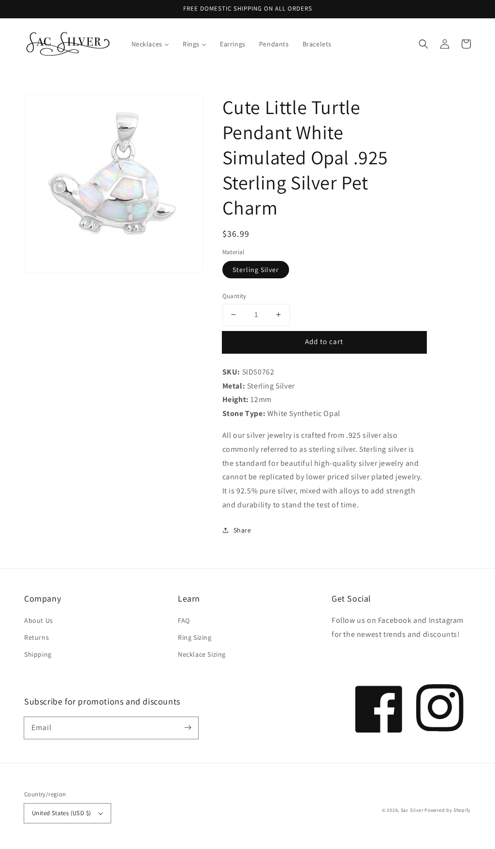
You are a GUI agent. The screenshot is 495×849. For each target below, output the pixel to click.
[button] (423, 44)
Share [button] (242, 530)
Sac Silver (412, 810)
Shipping (38, 654)
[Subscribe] (187, 727)
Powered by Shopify (447, 810)
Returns (36, 637)
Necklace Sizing (202, 654)
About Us (38, 620)
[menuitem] (150, 44)
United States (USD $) (61, 813)
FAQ (184, 620)
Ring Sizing (195, 637)
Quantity (234, 296)
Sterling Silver (256, 269)
